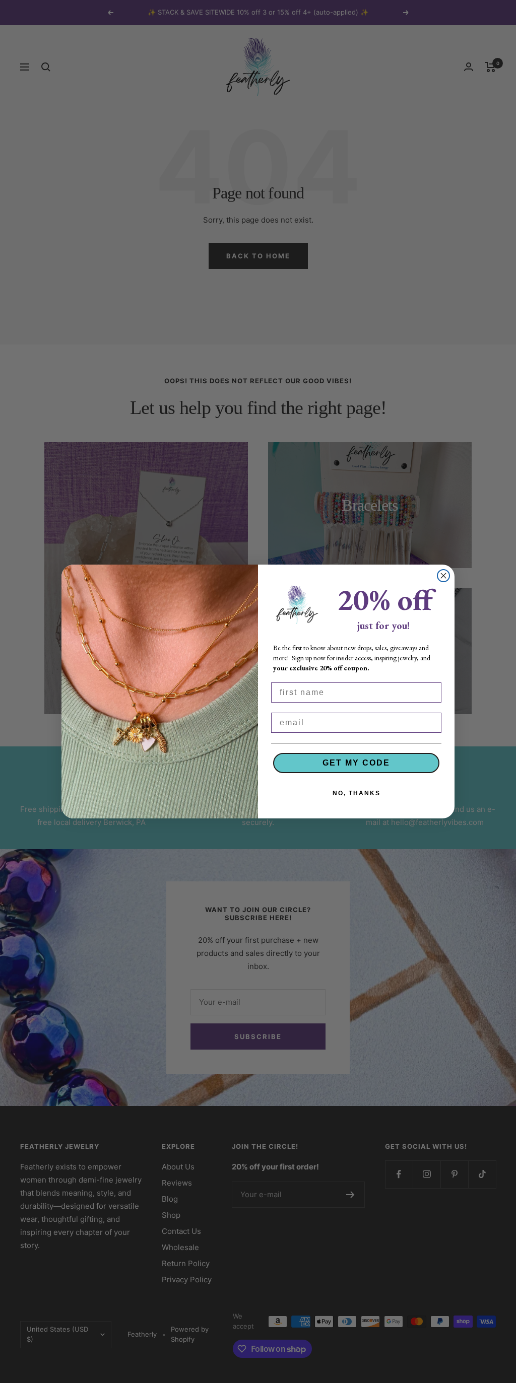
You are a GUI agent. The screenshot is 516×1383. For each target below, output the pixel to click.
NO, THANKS (356, 793)
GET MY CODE (356, 762)
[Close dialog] (443, 576)
